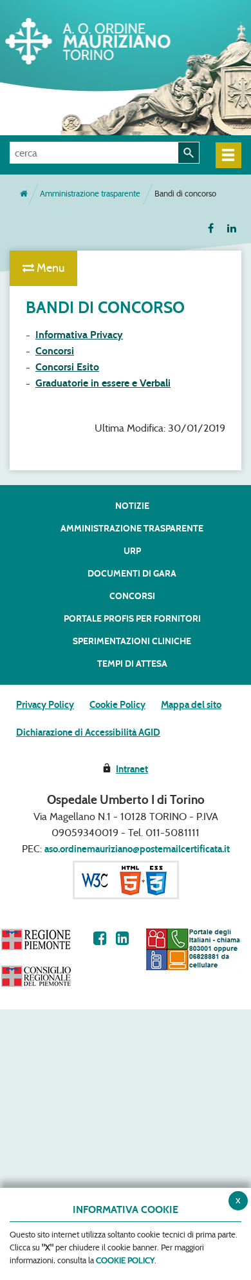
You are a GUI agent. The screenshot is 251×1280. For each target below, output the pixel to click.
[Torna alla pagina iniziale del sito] (24, 194)
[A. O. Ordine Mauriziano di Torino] (106, 38)
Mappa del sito (191, 705)
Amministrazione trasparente (90, 193)
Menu (49, 268)
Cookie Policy (117, 705)
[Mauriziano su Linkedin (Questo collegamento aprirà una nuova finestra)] (122, 938)
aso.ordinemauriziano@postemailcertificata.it (137, 849)
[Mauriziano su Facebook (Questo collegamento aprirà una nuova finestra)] (100, 938)
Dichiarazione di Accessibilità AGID (88, 732)
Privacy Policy (45, 705)
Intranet (132, 769)
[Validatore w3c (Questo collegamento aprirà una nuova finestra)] (126, 879)
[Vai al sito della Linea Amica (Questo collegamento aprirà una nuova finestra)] (193, 949)
